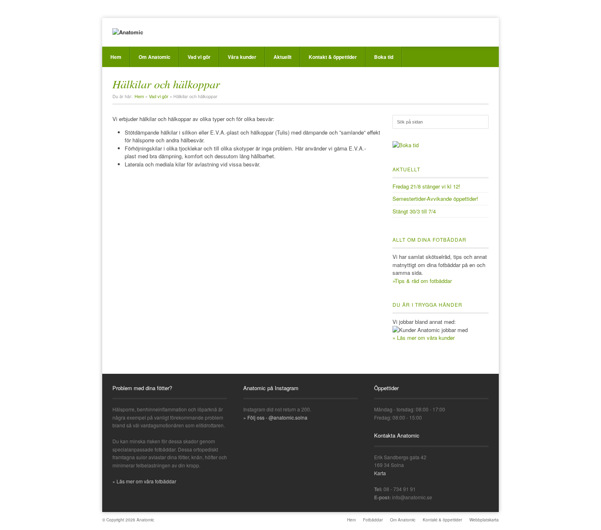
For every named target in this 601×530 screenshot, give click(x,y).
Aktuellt (283, 57)
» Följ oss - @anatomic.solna (275, 417)
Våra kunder (242, 57)
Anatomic (145, 520)
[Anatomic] (127, 32)
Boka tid (383, 57)
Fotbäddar (373, 520)
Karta (380, 472)
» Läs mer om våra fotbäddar (144, 481)
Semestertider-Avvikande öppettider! (435, 198)
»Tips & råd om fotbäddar (422, 281)
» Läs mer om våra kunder (423, 337)
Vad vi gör (199, 57)
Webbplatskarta (484, 520)
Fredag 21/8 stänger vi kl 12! (426, 186)
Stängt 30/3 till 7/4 (414, 211)
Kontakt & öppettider (333, 57)
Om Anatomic (154, 57)
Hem (115, 57)
